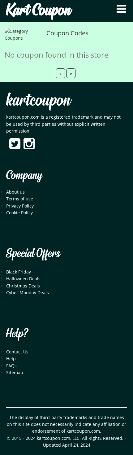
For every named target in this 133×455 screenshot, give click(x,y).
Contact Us (17, 352)
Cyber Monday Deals (27, 292)
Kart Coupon (38, 10)
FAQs (11, 366)
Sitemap (14, 372)
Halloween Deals (23, 279)
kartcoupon (38, 101)
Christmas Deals (23, 286)
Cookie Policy (19, 213)
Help (11, 358)
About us (15, 192)
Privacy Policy (20, 206)
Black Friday (18, 272)
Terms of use (19, 199)
